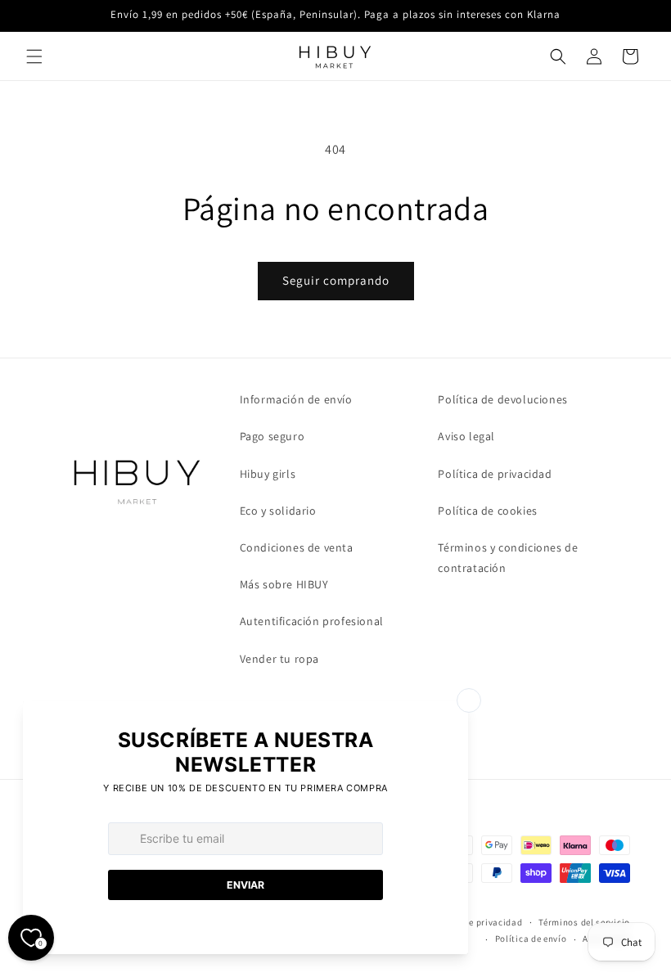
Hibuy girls (268, 473)
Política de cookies (487, 510)
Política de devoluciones (502, 399)
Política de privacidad (495, 473)
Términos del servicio (584, 922)
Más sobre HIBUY (284, 584)
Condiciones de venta (297, 547)
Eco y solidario (278, 510)
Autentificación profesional (312, 621)
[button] (34, 56)
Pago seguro (272, 436)
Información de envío (296, 399)
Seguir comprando (336, 280)
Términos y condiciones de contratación (508, 557)
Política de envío (531, 938)
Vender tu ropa (279, 658)
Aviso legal (466, 436)
